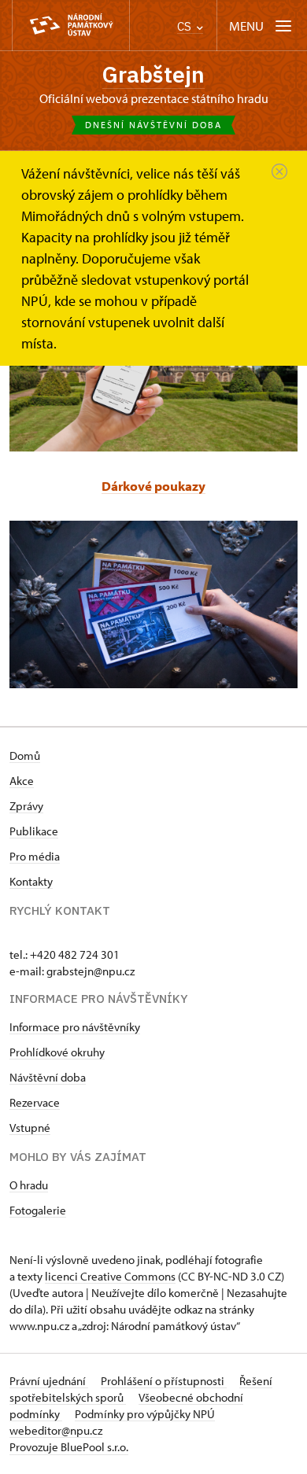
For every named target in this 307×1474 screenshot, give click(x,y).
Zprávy (26, 805)
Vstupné (29, 1127)
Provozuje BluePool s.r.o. (68, 1446)
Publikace (33, 831)
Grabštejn (153, 74)
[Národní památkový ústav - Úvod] (71, 25)
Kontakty (31, 881)
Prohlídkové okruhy (57, 1052)
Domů (24, 755)
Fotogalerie (37, 1210)
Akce (21, 780)
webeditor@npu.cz (55, 1430)
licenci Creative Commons (110, 1276)
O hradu (28, 1184)
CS (185, 26)
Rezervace (34, 1102)
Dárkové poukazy (153, 485)
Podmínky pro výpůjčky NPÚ (145, 1413)
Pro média (34, 856)
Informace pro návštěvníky (74, 1026)
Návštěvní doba (47, 1077)
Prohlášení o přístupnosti (164, 1380)
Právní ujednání (48, 1380)
